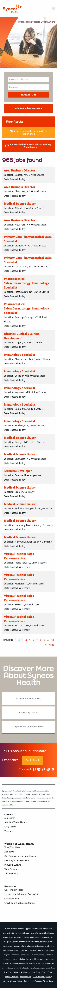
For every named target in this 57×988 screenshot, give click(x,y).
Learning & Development (16, 860)
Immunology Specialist (19, 355)
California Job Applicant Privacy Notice (38, 981)
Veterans (8, 831)
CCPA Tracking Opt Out (42, 977)
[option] (28, 42)
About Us (9, 852)
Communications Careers (28, 698)
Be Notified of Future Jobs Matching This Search (30, 146)
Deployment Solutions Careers (29, 726)
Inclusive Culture (12, 865)
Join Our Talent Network (16, 822)
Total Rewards (11, 869)
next (51, 644)
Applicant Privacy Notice (13, 981)
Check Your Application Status (19, 903)
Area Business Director (19, 170)
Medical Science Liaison (20, 204)
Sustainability (11, 873)
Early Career (10, 827)
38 (52, 639)
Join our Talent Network (28, 108)
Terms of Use (41, 972)
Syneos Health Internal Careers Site (21, 894)
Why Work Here (12, 847)
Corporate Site (11, 898)
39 (45, 644)
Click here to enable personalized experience (28, 132)
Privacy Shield (25, 977)
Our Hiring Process (13, 890)
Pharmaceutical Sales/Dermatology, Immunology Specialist (26, 283)
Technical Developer (18, 471)
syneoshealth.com (9, 805)
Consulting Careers (28, 712)
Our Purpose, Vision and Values (20, 856)
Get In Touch (32, 760)
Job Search (9, 818)
